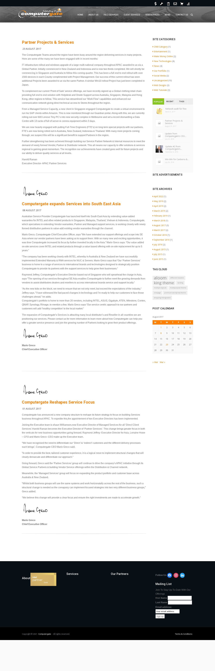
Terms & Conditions (183, 634)
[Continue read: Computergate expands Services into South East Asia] (36, 197)
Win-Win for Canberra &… (177, 159)
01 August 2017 (32, 408)
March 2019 (159, 210)
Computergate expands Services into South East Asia (71, 204)
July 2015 (158, 254)
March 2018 (159, 220)
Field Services (111, 15)
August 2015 (160, 249)
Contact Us (182, 15)
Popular (158, 102)
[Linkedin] (182, 575)
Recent (170, 101)
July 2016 (158, 244)
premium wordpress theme (175, 293)
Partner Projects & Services (48, 42)
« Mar (155, 362)
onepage (157, 293)
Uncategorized (161, 80)
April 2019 (158, 206)
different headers (177, 278)
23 (167, 344)
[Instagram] (176, 575)
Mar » (162, 362)
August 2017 (160, 225)
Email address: (163, 607)
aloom (160, 278)
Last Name (161, 602)
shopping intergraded (162, 298)
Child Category (161, 46)
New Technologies (163, 61)
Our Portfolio (160, 70)
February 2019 (160, 215)
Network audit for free (175, 109)
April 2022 (158, 196)
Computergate (44, 634)
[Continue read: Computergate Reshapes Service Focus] (36, 395)
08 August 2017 (32, 210)
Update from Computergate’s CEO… (175, 134)
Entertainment (160, 51)
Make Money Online (163, 56)
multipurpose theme (178, 288)
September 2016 (162, 239)
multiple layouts (160, 288)
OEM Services (152, 15)
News (167, 15)
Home (80, 15)
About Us (93, 15)
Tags (181, 101)
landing (180, 283)
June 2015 (158, 259)
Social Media (160, 75)
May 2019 (158, 201)
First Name (161, 598)
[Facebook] (169, 575)
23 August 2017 (32, 48)
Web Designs (160, 85)
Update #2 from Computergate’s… (173, 147)
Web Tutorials (160, 90)
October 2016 (160, 235)
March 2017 (159, 230)
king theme (164, 283)
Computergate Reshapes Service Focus (58, 402)
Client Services (132, 15)
